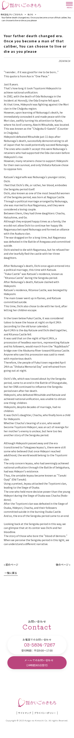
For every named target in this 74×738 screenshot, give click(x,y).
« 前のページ (11, 564)
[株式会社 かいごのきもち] (21, 5)
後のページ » (63, 564)
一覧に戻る (10, 573)
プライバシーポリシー (45, 712)
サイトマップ (24, 712)
